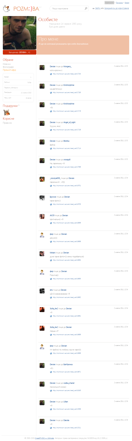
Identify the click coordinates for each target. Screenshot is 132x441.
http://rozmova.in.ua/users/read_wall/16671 (67, 372)
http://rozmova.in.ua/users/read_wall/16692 (67, 297)
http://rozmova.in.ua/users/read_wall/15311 (67, 428)
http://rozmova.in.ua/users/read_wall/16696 (67, 241)
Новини (7, 63)
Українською (109, 3)
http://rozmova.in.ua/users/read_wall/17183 (67, 92)
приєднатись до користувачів (116, 8)
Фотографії (8, 66)
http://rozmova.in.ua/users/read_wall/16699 (67, 223)
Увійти (97, 8)
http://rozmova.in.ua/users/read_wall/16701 (67, 185)
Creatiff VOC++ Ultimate (44, 438)
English (127, 3)
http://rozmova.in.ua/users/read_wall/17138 (67, 130)
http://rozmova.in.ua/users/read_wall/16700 (67, 204)
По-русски (119, 3)
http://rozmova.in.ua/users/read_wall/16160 (67, 390)
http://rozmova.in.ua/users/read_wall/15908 (67, 409)
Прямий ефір (9, 69)
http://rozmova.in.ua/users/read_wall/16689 (67, 334)
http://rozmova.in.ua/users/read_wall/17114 (67, 148)
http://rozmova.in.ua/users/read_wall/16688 (67, 353)
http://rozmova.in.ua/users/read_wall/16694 (67, 260)
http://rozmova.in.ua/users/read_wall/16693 (67, 279)
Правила (7, 122)
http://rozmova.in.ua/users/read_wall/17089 (67, 167)
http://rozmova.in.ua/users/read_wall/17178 (67, 111)
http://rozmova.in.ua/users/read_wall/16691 (67, 316)
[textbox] (70, 8)
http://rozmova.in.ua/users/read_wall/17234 (67, 74)
